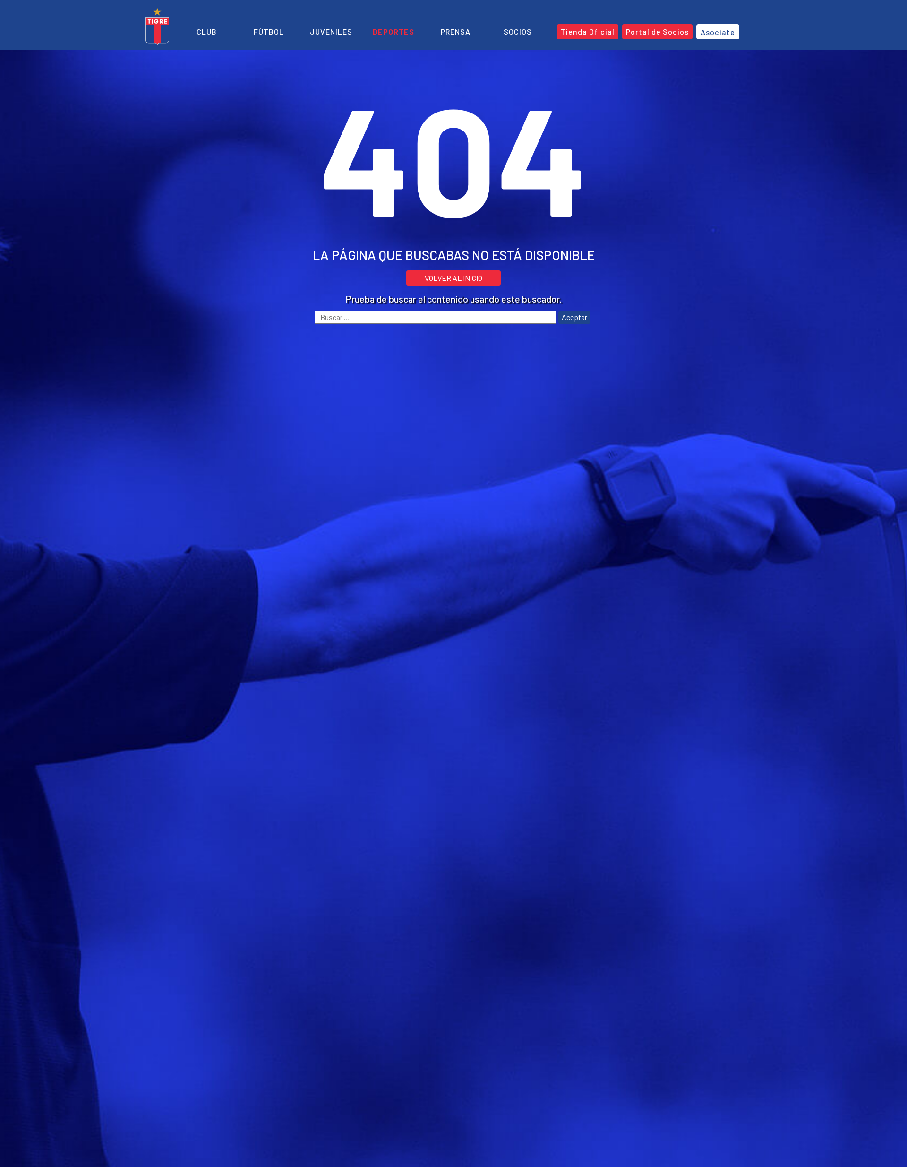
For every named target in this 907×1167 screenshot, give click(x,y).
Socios (518, 31)
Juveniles (331, 31)
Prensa (456, 31)
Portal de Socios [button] (657, 31)
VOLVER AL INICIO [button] (453, 277)
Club (207, 31)
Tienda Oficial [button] (588, 31)
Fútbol (269, 31)
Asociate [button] (718, 31)
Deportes (393, 31)
